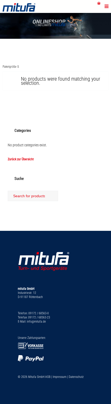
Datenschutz (76, 377)
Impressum (59, 377)
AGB (47, 377)
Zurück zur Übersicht (21, 159)
